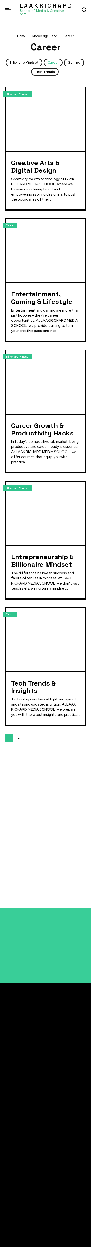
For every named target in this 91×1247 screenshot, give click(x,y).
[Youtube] (7, 1234)
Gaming (74, 62)
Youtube (19, 1234)
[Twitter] (7, 1225)
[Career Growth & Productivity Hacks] (45, 382)
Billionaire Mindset (24, 62)
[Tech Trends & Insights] (45, 639)
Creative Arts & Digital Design (35, 166)
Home (21, 36)
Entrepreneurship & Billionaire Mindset (42, 560)
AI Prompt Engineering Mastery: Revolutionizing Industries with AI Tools (39, 780)
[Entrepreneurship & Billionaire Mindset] (45, 513)
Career (53, 62)
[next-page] (29, 738)
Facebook (20, 1207)
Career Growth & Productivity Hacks (42, 429)
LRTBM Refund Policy (21, 1045)
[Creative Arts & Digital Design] (45, 119)
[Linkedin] (7, 1216)
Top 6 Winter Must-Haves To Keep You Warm (42, 1142)
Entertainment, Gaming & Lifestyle (41, 298)
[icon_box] (27, 756)
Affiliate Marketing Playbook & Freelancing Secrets (42, 766)
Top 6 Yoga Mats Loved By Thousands (37, 1175)
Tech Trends (45, 72)
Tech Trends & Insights (33, 687)
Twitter (18, 1225)
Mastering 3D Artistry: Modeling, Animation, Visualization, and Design (43, 793)
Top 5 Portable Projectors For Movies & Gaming (45, 1183)
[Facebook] (7, 1207)
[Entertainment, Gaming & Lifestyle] (45, 251)
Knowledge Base (44, 36)
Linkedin (19, 1216)
